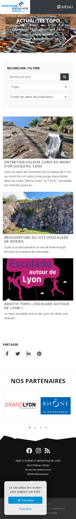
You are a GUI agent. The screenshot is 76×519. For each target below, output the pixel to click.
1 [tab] (30, 428)
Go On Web (51, 512)
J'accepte (27, 500)
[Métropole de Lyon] (20, 406)
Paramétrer (25, 509)
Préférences (58, 508)
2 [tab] (35, 428)
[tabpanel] (20, 406)
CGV (48, 508)
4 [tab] (46, 428)
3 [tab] (41, 428)
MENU (67, 6)
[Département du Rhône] (56, 406)
